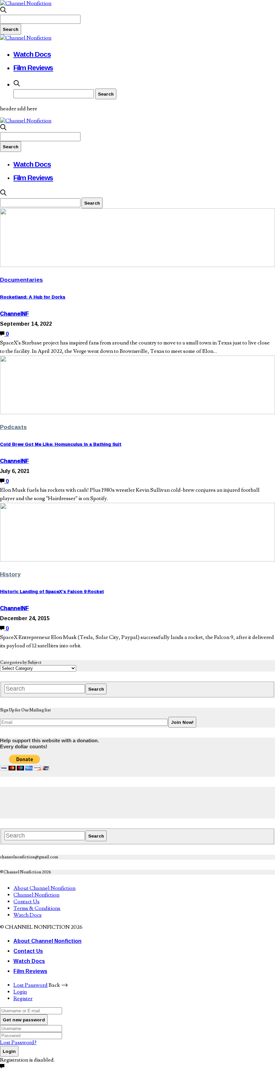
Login (20, 991)
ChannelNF (14, 314)
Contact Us (26, 901)
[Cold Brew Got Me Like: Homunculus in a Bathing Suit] (137, 412)
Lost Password (30, 985)
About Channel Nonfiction (44, 888)
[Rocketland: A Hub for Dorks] (137, 265)
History (10, 574)
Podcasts (13, 426)
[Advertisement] (122, 802)
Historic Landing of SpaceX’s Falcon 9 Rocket (52, 591)
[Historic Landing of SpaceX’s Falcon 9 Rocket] (137, 559)
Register (23, 998)
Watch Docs (32, 54)
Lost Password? (18, 1042)
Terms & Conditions (36, 908)
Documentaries (21, 279)
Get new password (24, 1019)
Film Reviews (33, 67)
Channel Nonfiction (36, 895)
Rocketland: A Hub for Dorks (32, 296)
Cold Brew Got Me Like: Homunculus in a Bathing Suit (60, 444)
